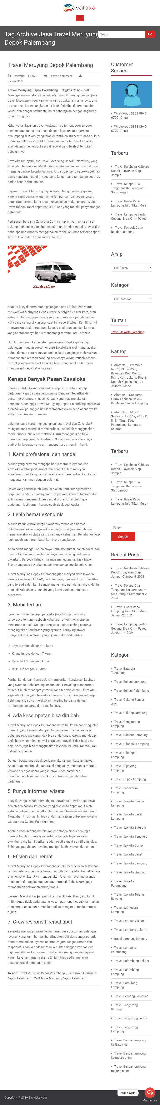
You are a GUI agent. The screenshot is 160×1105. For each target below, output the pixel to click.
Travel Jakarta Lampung (127, 332)
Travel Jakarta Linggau (129, 872)
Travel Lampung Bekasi (130, 921)
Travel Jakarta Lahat (128, 854)
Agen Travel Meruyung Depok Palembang (38, 973)
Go (150, 34)
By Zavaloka (16, 81)
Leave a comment (60, 76)
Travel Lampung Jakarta (130, 930)
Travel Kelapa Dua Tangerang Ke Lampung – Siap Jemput (128, 188)
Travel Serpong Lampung (131, 996)
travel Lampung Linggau (130, 939)
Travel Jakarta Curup (128, 845)
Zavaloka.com (38, 1097)
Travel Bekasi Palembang (131, 691)
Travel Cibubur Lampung (131, 735)
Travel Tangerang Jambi (130, 1018)
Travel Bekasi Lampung (130, 682)
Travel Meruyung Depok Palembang (50, 65)
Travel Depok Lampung (130, 779)
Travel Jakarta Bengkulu (130, 836)
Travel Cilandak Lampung (131, 744)
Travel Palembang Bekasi (131, 961)
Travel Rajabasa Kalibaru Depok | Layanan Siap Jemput (130, 171)
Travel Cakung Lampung (130, 713)
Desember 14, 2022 (24, 76)
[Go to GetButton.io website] (150, 1100)
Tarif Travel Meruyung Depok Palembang (60, 978)
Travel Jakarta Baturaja (130, 827)
